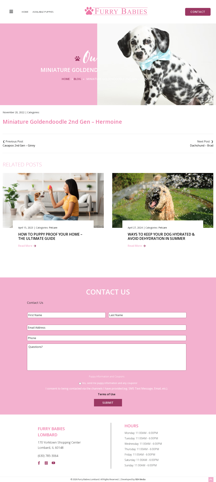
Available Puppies (43, 12)
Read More (25, 246)
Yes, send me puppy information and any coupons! (109, 383)
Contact (198, 12)
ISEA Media (140, 479)
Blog (77, 79)
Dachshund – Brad (201, 145)
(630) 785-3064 (48, 456)
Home (25, 12)
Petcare (53, 227)
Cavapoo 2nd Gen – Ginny (19, 145)
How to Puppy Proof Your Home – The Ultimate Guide (50, 236)
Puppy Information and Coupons (107, 376)
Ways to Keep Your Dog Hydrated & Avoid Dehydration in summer (161, 236)
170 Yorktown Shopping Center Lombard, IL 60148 (59, 445)
